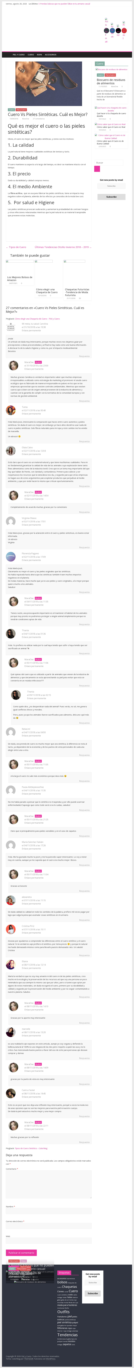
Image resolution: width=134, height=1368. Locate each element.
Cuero (31, 54)
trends (65, 1341)
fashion (75, 1297)
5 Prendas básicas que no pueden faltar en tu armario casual (64, 3)
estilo (70, 1294)
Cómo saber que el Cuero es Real (111, 127)
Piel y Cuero (19, 54)
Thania (25, 630)
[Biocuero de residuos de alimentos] (111, 69)
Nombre (10, 1206)
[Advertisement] (67, 31)
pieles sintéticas (70, 1320)
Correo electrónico (15, 1221)
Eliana (25, 961)
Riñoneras (62, 1328)
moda (66, 1302)
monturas (60, 1308)
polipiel (75, 1322)
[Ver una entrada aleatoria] (125, 54)
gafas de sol (65, 1300)
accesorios (61, 1278)
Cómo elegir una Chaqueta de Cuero (47, 291)
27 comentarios (39, 119)
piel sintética (64, 1322)
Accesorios (50, 54)
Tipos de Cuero (16, 247)
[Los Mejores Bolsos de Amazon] (20, 261)
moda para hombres (67, 1305)
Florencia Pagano (30, 553)
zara (73, 1344)
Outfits (63, 1311)
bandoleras (71, 1279)
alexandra (27, 897)
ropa (70, 1328)
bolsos (62, 1282)
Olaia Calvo (27, 447)
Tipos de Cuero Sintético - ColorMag (31, 1148)
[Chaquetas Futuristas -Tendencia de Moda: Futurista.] (74, 261)
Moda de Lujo (73, 1302)
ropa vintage (67, 1331)
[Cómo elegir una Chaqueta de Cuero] (44, 261)
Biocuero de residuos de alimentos (111, 81)
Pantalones (62, 1316)
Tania (24, 407)
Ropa (39, 54)
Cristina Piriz (28, 926)
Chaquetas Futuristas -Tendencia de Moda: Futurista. (77, 292)
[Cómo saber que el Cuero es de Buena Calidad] (111, 135)
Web (8, 1236)
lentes (71, 1300)
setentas (75, 1331)
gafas (59, 1300)
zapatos (67, 1344)
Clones (60, 1291)
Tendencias (67, 1334)
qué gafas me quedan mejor (67, 1325)
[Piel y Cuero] (8, 54)
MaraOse (25, 119)
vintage (59, 1344)
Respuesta (84, 356)
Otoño (67, 1308)
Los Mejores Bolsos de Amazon (19, 279)
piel (69, 1316)
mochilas (60, 1302)
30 (80, 298)
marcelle (26, 1028)
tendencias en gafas (64, 1339)
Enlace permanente (31, 330)
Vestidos (71, 1341)
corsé (66, 1292)
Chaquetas (69, 1287)
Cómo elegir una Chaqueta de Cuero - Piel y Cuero (37, 318)
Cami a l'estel (28, 1090)
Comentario (12, 1169)
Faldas (69, 1297)
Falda (64, 1297)
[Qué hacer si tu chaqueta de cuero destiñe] (111, 108)
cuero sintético (62, 1295)
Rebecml (26, 729)
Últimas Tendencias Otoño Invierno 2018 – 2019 (63, 247)
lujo (75, 1300)
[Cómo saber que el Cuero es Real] (110, 124)
